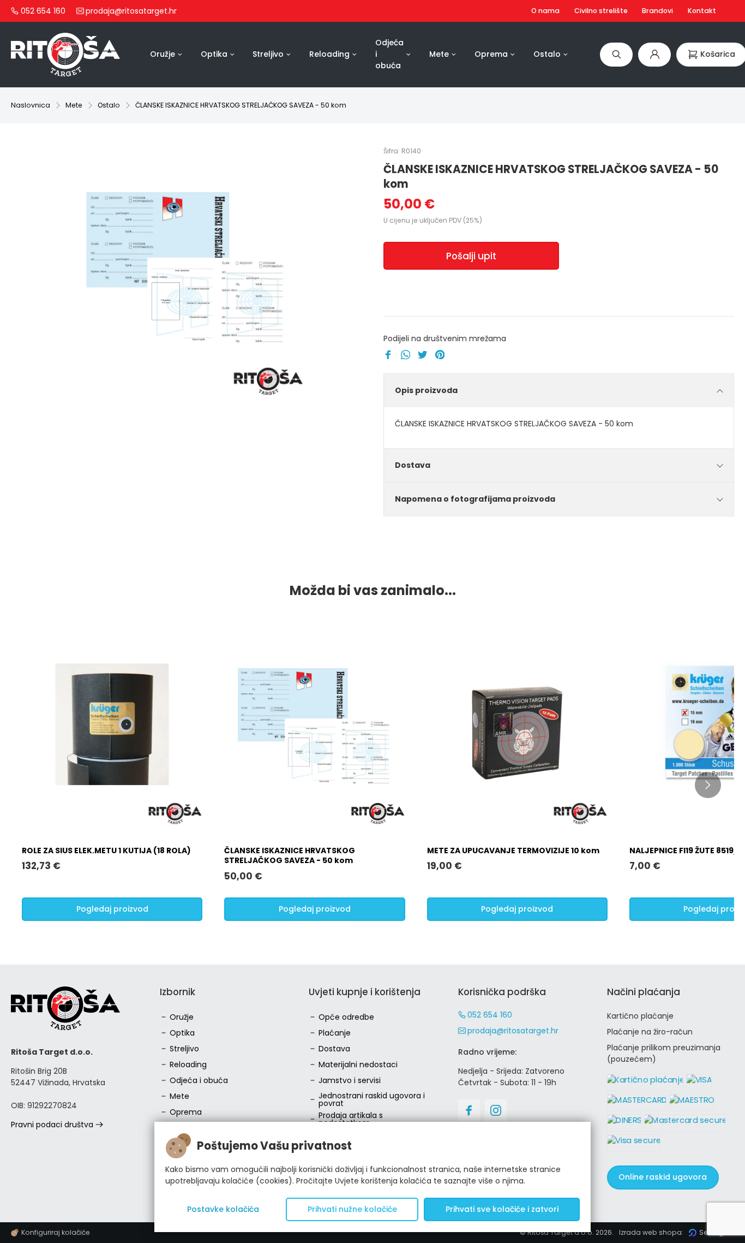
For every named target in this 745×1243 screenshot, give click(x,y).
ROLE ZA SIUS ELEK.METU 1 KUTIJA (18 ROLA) (106, 850)
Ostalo (109, 105)
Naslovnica (30, 105)
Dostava (412, 465)
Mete (73, 105)
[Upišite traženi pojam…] (616, 54)
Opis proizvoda (426, 390)
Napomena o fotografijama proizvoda (475, 498)
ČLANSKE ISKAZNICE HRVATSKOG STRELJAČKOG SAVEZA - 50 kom (240, 105)
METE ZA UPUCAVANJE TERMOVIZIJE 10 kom (513, 850)
